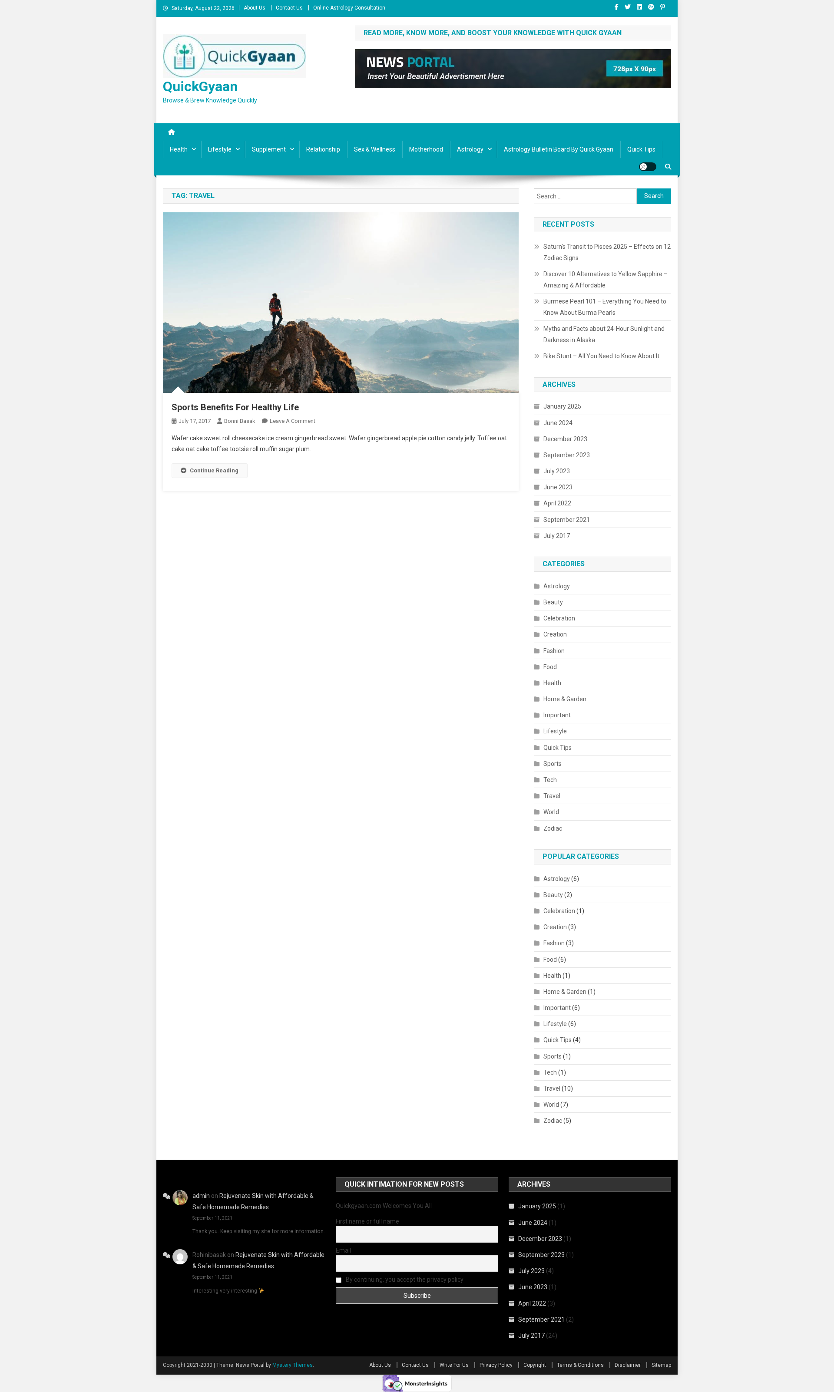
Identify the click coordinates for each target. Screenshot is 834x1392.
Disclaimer (628, 1365)
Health (179, 149)
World (551, 811)
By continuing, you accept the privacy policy (403, 1279)
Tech (550, 779)
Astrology (470, 149)
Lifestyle (220, 149)
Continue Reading (214, 470)
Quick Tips (641, 149)
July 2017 (556, 535)
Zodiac (552, 828)
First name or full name (367, 1221)
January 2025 (562, 406)
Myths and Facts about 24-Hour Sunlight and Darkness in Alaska (604, 334)
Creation (555, 634)
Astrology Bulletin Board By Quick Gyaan (558, 149)
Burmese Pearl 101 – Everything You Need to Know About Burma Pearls (604, 307)
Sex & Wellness (374, 149)
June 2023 (558, 487)
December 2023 (565, 438)
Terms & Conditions (580, 1365)
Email (343, 1250)
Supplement (269, 149)
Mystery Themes (292, 1365)
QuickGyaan (200, 86)
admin (201, 1195)
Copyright (534, 1365)
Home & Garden (564, 699)
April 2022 (557, 503)
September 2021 (566, 519)
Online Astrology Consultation (349, 8)
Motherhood (426, 149)
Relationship (323, 149)
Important (557, 715)
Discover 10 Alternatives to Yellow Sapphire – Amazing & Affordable (605, 279)
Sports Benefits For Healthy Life (235, 407)
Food (550, 666)
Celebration (559, 618)
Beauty (553, 602)
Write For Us (454, 1365)
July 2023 (556, 471)
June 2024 (558, 422)
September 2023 (566, 455)
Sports (552, 763)
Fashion (554, 650)
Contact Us (289, 8)
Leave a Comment (292, 421)
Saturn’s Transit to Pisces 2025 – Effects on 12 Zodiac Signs (607, 252)
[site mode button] (647, 166)
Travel (551, 795)
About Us (254, 8)
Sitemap (661, 1365)
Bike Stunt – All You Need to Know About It (601, 356)
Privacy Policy (496, 1365)
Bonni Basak (239, 421)
